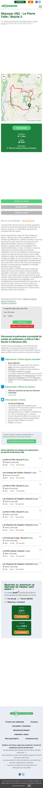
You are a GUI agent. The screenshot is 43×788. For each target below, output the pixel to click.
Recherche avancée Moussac (22, 441)
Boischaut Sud (30, 376)
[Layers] (38, 77)
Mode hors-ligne (21, 213)
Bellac (10, 367)
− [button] (4, 79)
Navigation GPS (21, 207)
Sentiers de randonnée (11, 21)
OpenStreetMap (31, 120)
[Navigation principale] (40, 6)
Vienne (35, 21)
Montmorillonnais (14, 376)
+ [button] (4, 76)
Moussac (4, 23)
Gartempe (12, 369)
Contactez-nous (31, 739)
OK (29, 786)
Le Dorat (27, 371)
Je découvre (22, 322)
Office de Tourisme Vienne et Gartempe (22, 148)
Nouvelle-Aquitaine (26, 21)
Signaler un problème (8, 303)
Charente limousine (30, 380)
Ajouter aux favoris (21, 201)
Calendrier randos (21, 734)
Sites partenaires (12, 739)
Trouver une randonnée (14, 722)
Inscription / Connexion (21, 726)
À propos (20, 2)
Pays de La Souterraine (16, 378)
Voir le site (12, 395)
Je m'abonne (21, 617)
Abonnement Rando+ (21, 730)
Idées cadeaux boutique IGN (22, 326)
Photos (10, 422)
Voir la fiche (21, 128)
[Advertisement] (21, 49)
